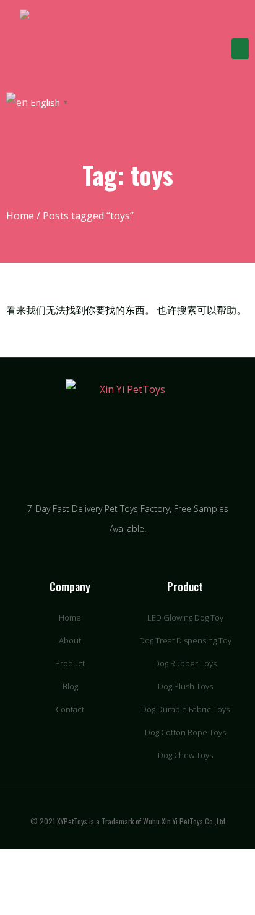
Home (20, 216)
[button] (240, 48)
